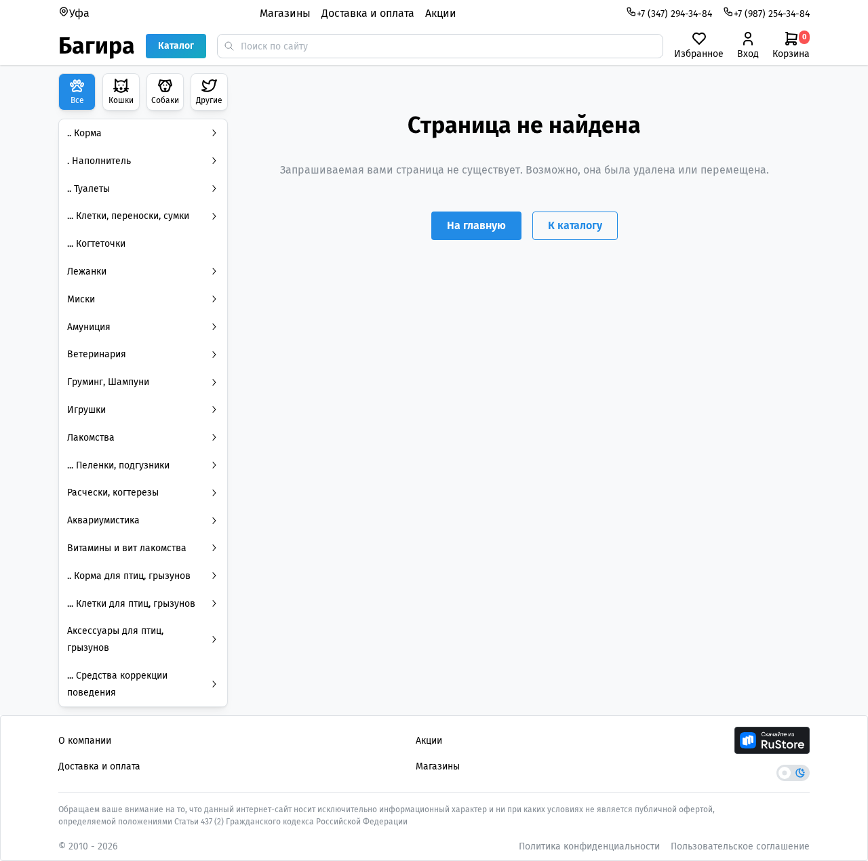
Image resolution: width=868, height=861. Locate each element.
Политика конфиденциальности (589, 846)
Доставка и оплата (367, 13)
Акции (440, 13)
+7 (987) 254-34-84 (772, 14)
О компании (84, 740)
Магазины (285, 13)
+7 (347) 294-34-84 (674, 14)
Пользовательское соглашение (740, 846)
